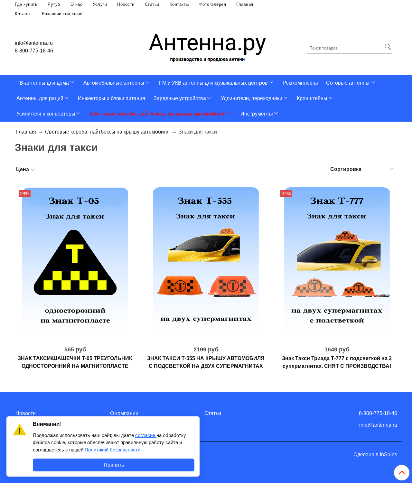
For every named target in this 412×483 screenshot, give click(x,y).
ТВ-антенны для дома (42, 83)
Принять (114, 465)
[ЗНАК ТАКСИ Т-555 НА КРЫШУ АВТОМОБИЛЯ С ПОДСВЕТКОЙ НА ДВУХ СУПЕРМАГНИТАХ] (206, 264)
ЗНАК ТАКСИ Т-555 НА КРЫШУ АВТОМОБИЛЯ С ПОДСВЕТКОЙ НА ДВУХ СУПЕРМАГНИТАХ (206, 362)
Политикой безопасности (112, 449)
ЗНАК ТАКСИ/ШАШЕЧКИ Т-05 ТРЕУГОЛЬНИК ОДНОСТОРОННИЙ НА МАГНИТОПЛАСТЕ (75, 362)
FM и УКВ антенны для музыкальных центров (213, 83)
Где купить (26, 4)
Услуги (100, 4)
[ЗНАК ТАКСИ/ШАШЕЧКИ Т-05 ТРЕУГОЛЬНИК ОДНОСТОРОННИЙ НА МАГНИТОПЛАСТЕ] (75, 264)
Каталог (23, 13)
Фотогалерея (212, 4)
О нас (76, 4)
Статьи (152, 4)
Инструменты (256, 113)
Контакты (179, 4)
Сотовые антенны (348, 83)
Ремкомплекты (300, 83)
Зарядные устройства (180, 98)
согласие (145, 435)
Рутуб (54, 4)
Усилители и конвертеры (45, 113)
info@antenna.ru (34, 43)
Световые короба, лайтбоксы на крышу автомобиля (158, 113)
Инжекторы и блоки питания (111, 98)
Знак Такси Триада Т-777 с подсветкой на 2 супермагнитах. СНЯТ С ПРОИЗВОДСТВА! (337, 362)
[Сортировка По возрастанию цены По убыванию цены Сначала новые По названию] (361, 169)
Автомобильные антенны (113, 83)
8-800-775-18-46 (34, 50)
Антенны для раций (39, 98)
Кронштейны (312, 98)
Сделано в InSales (375, 454)
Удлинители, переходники (251, 98)
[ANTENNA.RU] (207, 45)
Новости (126, 4)
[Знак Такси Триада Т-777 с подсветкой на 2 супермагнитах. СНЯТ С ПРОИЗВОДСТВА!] (337, 264)
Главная (244, 4)
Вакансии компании (62, 13)
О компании (124, 413)
